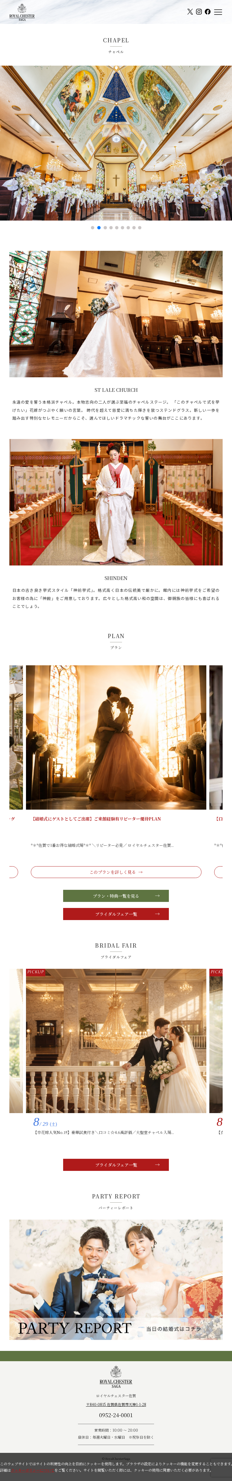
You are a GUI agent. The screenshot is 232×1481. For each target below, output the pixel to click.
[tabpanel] (116, 143)
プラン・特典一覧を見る (116, 896)
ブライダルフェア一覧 (116, 914)
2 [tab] (98, 227)
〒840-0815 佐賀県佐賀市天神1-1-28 (116, 1404)
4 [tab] (111, 227)
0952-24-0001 (116, 1415)
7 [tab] (128, 227)
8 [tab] (134, 227)
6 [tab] (122, 227)
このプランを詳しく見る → (116, 872)
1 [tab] (92, 227)
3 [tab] (104, 227)
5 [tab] (116, 227)
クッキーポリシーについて (32, 1470)
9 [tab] (139, 227)
